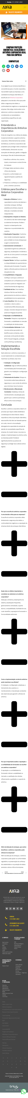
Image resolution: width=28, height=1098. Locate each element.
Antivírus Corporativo (16, 97)
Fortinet (17, 971)
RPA (15, 942)
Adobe (3, 992)
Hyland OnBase (17, 947)
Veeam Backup (19, 965)
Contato (4, 947)
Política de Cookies (6, 954)
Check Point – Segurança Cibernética (21, 973)
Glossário (4, 949)
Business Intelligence (18, 944)
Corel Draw (4, 997)
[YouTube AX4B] (14, 908)
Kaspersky (18, 968)
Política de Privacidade (7, 952)
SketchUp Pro (5, 988)
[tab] (14, 488)
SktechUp (4, 985)
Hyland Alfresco (17, 945)
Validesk (4, 995)
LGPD (3, 950)
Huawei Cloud (5, 966)
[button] (3, 66)
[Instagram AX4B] (10, 908)
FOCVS (15, 949)
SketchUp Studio (6, 990)
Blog (3, 945)
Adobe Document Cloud (7, 993)
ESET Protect (19, 969)
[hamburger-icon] (25, 7)
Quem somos (5, 942)
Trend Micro (18, 966)
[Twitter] (21, 908)
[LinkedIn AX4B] (6, 908)
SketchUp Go (5, 987)
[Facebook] (17, 908)
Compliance (5, 944)
